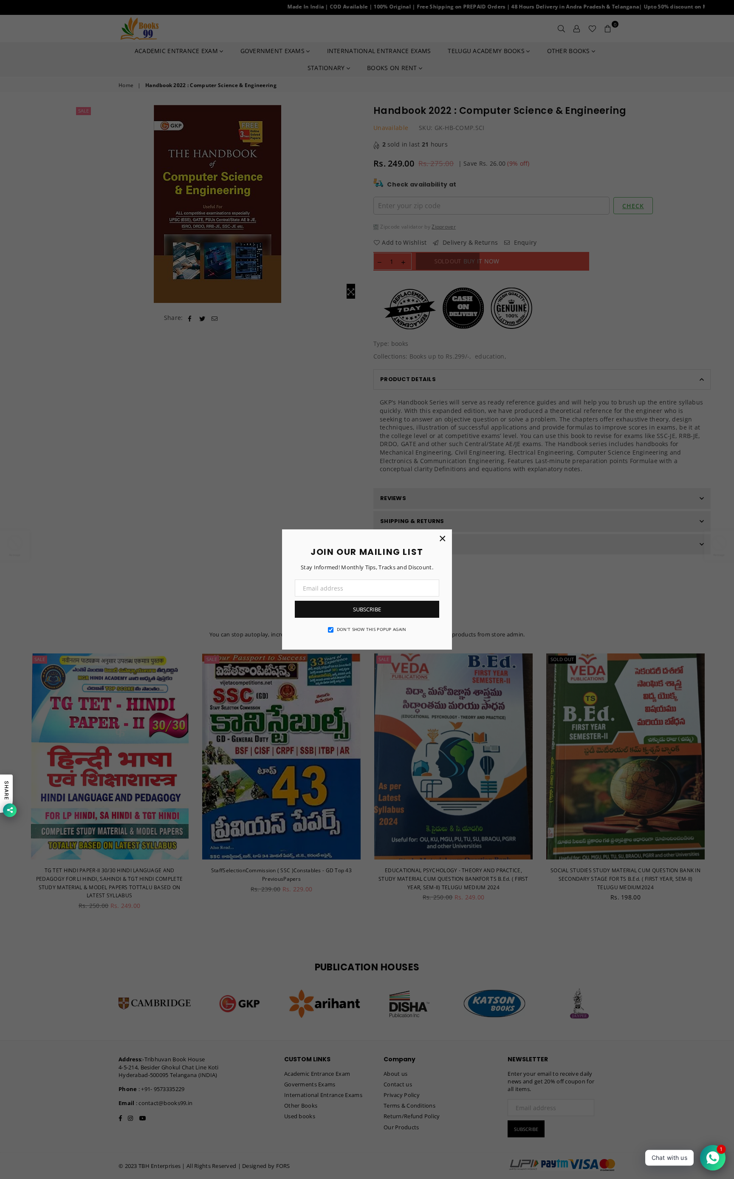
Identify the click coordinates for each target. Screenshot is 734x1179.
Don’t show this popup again (372, 629)
